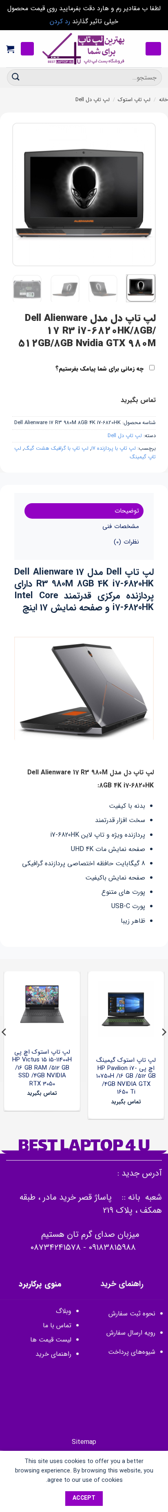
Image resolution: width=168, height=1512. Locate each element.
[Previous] (142, 194)
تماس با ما (57, 1325)
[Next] (19, 194)
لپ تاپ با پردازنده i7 (113, 448)
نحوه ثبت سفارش (131, 1314)
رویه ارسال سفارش (130, 1333)
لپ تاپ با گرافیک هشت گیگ (56, 448)
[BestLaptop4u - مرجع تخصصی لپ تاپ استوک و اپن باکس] (84, 49)
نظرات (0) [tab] (126, 542)
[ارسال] (16, 77)
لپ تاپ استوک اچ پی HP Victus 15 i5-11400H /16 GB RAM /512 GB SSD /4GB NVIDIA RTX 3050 (42, 1068)
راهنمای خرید (52, 1354)
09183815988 (112, 1247)
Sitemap (84, 1442)
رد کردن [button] (60, 21)
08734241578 (55, 1247)
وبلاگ (63, 1311)
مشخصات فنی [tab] (120, 526)
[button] (153, 48)
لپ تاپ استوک (134, 100)
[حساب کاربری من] (27, 48)
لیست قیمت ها (50, 1340)
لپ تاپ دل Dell (92, 100)
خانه (163, 100)
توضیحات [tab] (127, 511)
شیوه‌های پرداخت (131, 1352)
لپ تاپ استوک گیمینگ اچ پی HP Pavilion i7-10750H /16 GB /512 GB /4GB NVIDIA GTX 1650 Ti (126, 1076)
